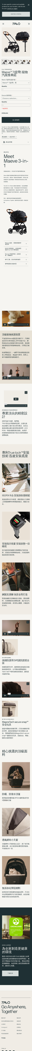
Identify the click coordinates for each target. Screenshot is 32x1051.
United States (16, 14)
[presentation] (16, 142)
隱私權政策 (19, 1030)
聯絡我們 (19, 1018)
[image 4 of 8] (23, 62)
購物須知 (19, 1024)
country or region (12, 8)
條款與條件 (19, 1033)
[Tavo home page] (16, 24)
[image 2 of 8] (11, 62)
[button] (3, 24)
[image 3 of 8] (17, 62)
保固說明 (19, 1021)
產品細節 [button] (4, 136)
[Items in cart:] (29, 24)
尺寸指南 (3, 1030)
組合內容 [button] (12, 136)
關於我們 (3, 1018)
